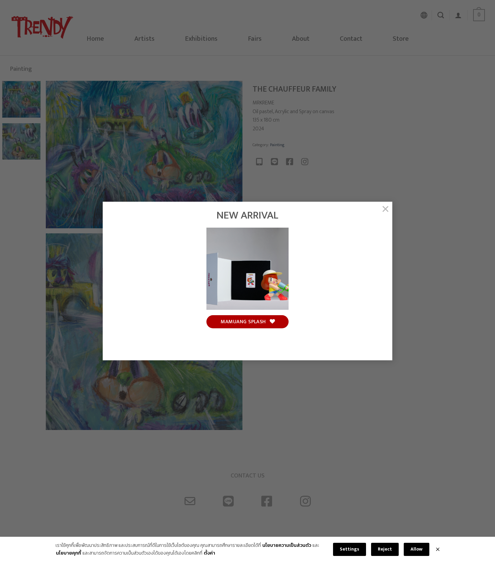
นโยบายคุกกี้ (68, 553)
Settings (349, 549)
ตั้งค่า (209, 553)
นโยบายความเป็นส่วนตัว (286, 545)
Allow (416, 549)
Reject (385, 549)
